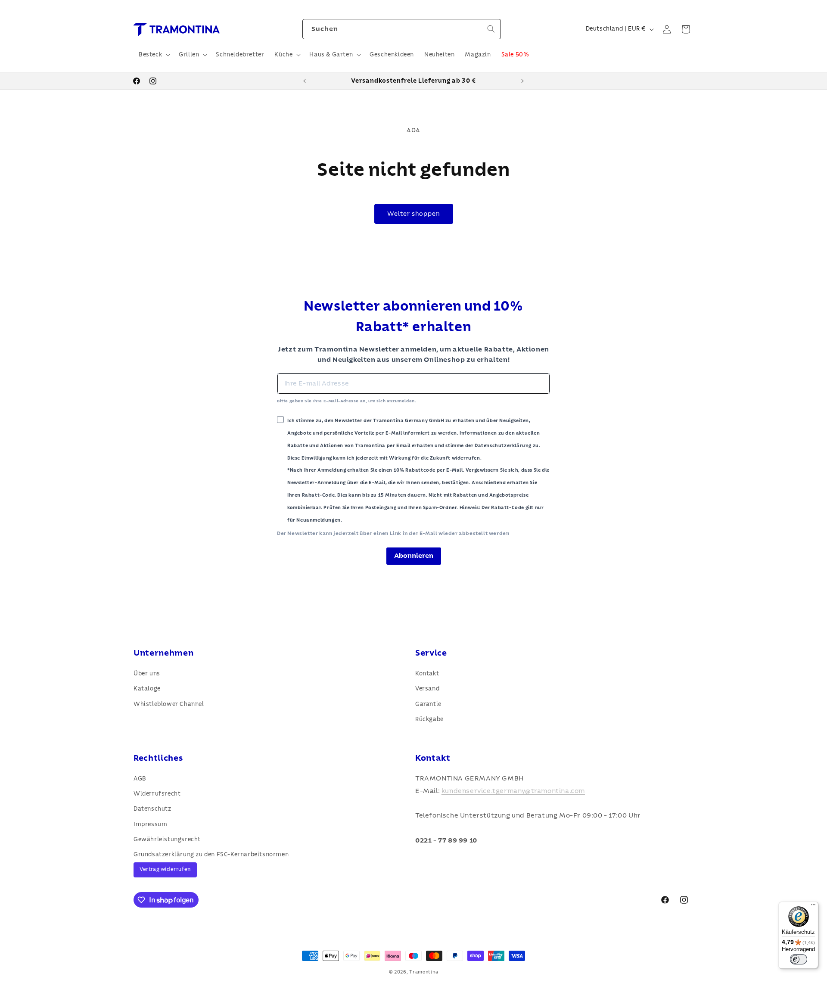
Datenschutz (152, 809)
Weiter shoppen (413, 214)
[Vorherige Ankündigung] (304, 81)
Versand (427, 689)
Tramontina (423, 972)
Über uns (147, 674)
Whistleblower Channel (169, 704)
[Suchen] (491, 28)
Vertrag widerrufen (165, 869)
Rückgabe (429, 719)
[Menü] (813, 907)
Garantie (428, 704)
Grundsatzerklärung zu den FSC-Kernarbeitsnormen (211, 855)
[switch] (798, 959)
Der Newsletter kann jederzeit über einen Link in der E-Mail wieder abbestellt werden (393, 533)
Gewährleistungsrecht (167, 840)
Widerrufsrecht (157, 794)
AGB (140, 779)
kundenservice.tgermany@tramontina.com (513, 790)
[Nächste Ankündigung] (522, 81)
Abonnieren (413, 555)
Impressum (150, 824)
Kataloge (147, 689)
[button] (154, 55)
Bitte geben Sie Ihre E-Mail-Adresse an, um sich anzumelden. (346, 401)
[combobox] (402, 29)
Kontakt (427, 674)
